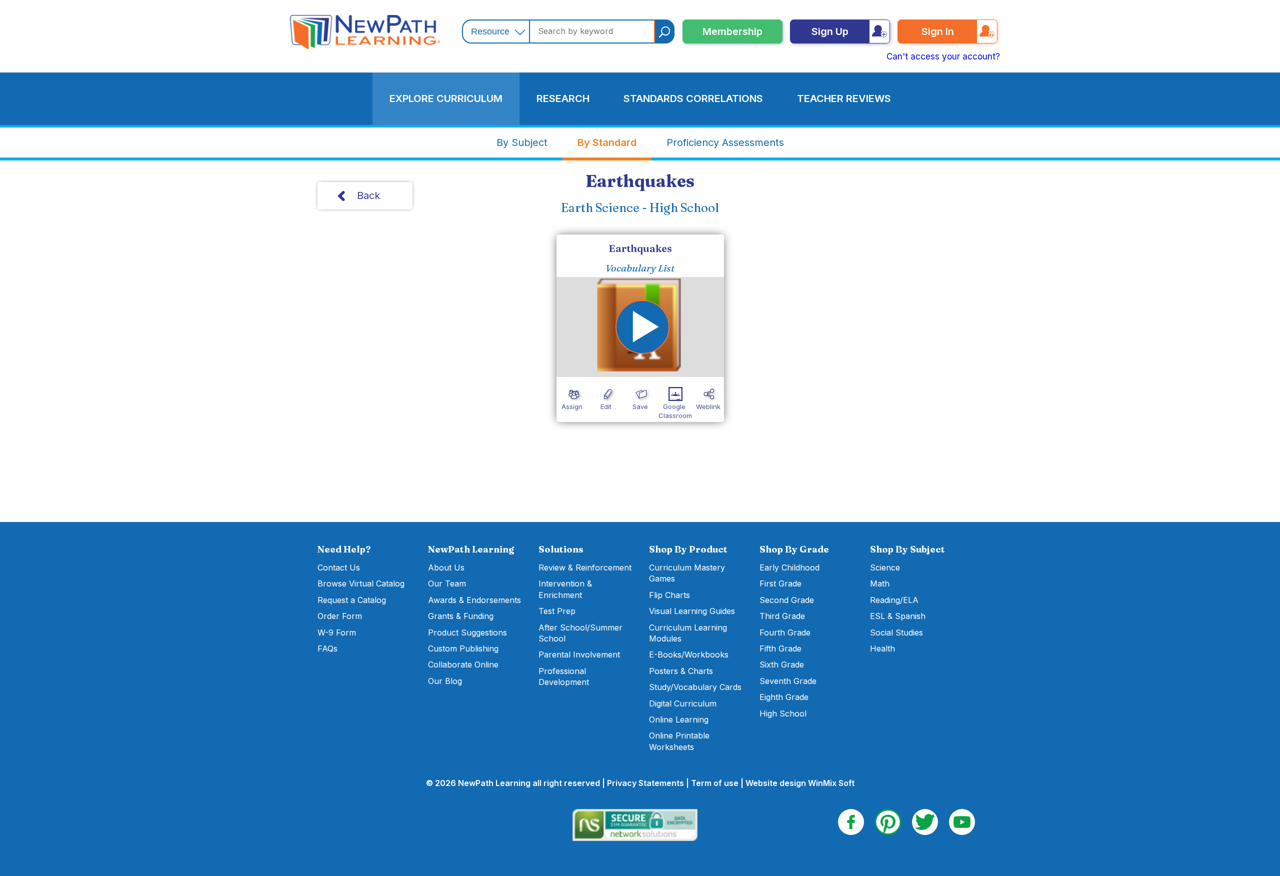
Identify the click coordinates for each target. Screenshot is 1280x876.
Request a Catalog (352, 600)
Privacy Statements (645, 783)
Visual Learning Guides (692, 611)
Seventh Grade (788, 681)
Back (368, 196)
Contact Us (339, 567)
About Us (446, 567)
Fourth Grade (785, 633)
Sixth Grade (782, 665)
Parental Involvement (579, 655)
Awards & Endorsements (474, 600)
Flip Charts (669, 595)
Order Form (340, 616)
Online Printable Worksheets (679, 741)
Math (880, 583)
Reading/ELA (894, 600)
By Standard (607, 142)
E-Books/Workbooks (688, 655)
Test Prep (557, 611)
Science (885, 567)
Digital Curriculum (682, 703)
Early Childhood (790, 567)
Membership (732, 32)
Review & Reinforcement (585, 567)
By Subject (522, 142)
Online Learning (678, 719)
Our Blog (445, 681)
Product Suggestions (467, 633)
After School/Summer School (580, 633)
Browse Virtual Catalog (361, 583)
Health (882, 649)
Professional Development (563, 676)
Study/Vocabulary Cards (695, 687)
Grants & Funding (461, 616)
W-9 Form (337, 633)
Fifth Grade (781, 649)
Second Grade (787, 600)
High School (783, 713)
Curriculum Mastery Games (687, 573)
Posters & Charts (681, 671)
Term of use (714, 783)
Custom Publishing (463, 649)
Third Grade (782, 616)
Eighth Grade (784, 697)
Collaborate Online (463, 665)
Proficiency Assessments (725, 142)
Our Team (447, 583)
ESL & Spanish (898, 616)
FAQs (328, 649)
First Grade (781, 583)
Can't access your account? (943, 57)
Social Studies (896, 633)
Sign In (938, 32)
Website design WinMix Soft (800, 783)
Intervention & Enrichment (565, 589)
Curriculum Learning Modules (688, 633)
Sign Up (830, 32)
